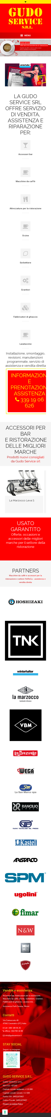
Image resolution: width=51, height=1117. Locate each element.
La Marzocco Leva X (21, 500)
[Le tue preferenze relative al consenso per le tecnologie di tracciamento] (5, 1112)
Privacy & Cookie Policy (13, 1104)
